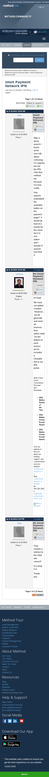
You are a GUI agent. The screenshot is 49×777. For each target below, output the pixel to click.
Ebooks (5, 684)
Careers (5, 667)
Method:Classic (29, 70)
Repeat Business (9, 630)
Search (39, 60)
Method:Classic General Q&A (16, 72)
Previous (31, 106)
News (4, 669)
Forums (27, 45)
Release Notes (38, 45)
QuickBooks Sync (9, 632)
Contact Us (7, 672)
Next (41, 106)
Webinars (17, 45)
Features (6, 638)
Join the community (35, 55)
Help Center (6, 45)
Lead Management (10, 624)
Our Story (6, 656)
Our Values (7, 658)
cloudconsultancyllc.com (38, 471)
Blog (9, 2)
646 (21, 299)
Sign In (41, 7)
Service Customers (10, 627)
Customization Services (12, 704)
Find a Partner (17, 2)
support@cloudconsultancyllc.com (38, 496)
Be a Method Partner (11, 710)
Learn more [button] (10, 766)
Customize (45, 2)
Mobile (5, 643)
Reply (40, 126)
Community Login (17, 55)
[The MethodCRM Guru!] (38, 505)
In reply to (38, 270)
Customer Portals (10, 646)
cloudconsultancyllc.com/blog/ (38, 481)
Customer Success (10, 661)
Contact (40, 129)
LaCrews (19, 274)
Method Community (13, 70)
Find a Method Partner (12, 707)
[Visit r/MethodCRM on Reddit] (43, 32)
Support (38, 2)
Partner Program (29, 2)
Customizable (8, 635)
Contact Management (11, 641)
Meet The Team (9, 664)
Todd (34, 90)
